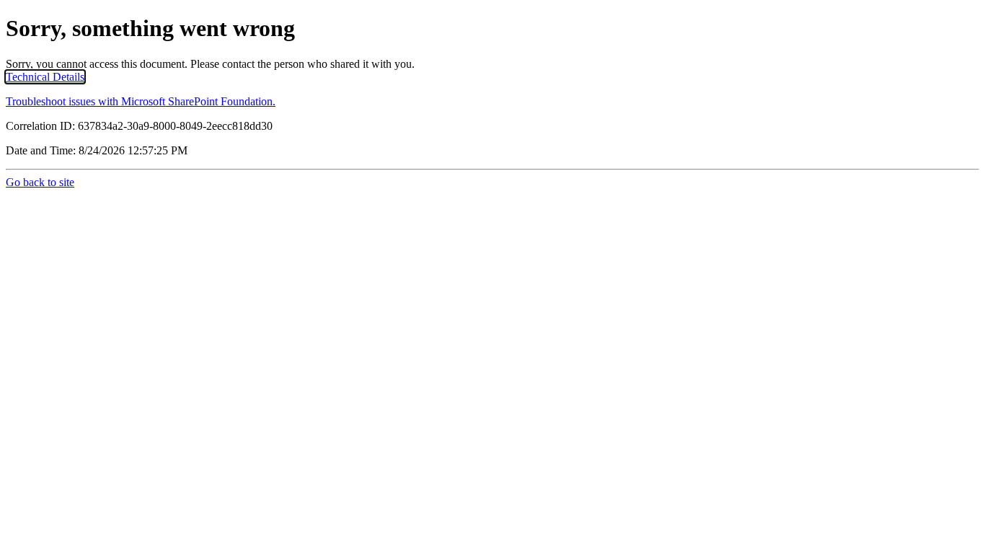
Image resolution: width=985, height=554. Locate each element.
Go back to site (40, 182)
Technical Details (45, 77)
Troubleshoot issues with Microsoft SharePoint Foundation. (140, 101)
